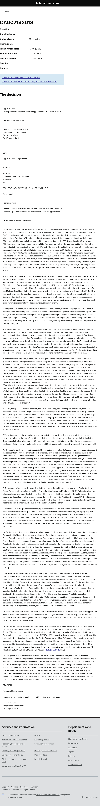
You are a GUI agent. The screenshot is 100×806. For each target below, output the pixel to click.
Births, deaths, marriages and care (14, 760)
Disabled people (41, 759)
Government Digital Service (23, 790)
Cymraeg (34, 787)
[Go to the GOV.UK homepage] (14, 3)
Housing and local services (45, 750)
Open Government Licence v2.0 (48, 795)
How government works (78, 739)
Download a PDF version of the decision (21, 77)
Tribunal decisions (47, 3)
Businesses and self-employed (14, 739)
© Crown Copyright (89, 797)
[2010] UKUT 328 (52, 650)
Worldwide (72, 747)
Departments (73, 743)
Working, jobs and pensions (13, 750)
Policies (71, 756)
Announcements (75, 764)
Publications (73, 760)
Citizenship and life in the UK (14, 766)
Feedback (24, 787)
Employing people (41, 739)
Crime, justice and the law (12, 755)
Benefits (37, 735)
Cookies (14, 787)
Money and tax (40, 755)
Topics (71, 752)
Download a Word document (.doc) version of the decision (29, 81)
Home (6, 11)
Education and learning (44, 744)
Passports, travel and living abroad (13, 745)
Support (5, 787)
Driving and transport (11, 735)
